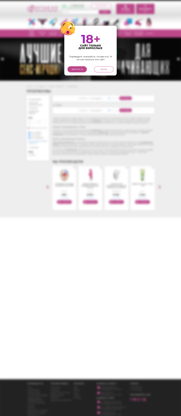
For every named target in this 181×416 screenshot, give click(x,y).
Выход (104, 69)
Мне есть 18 (77, 69)
